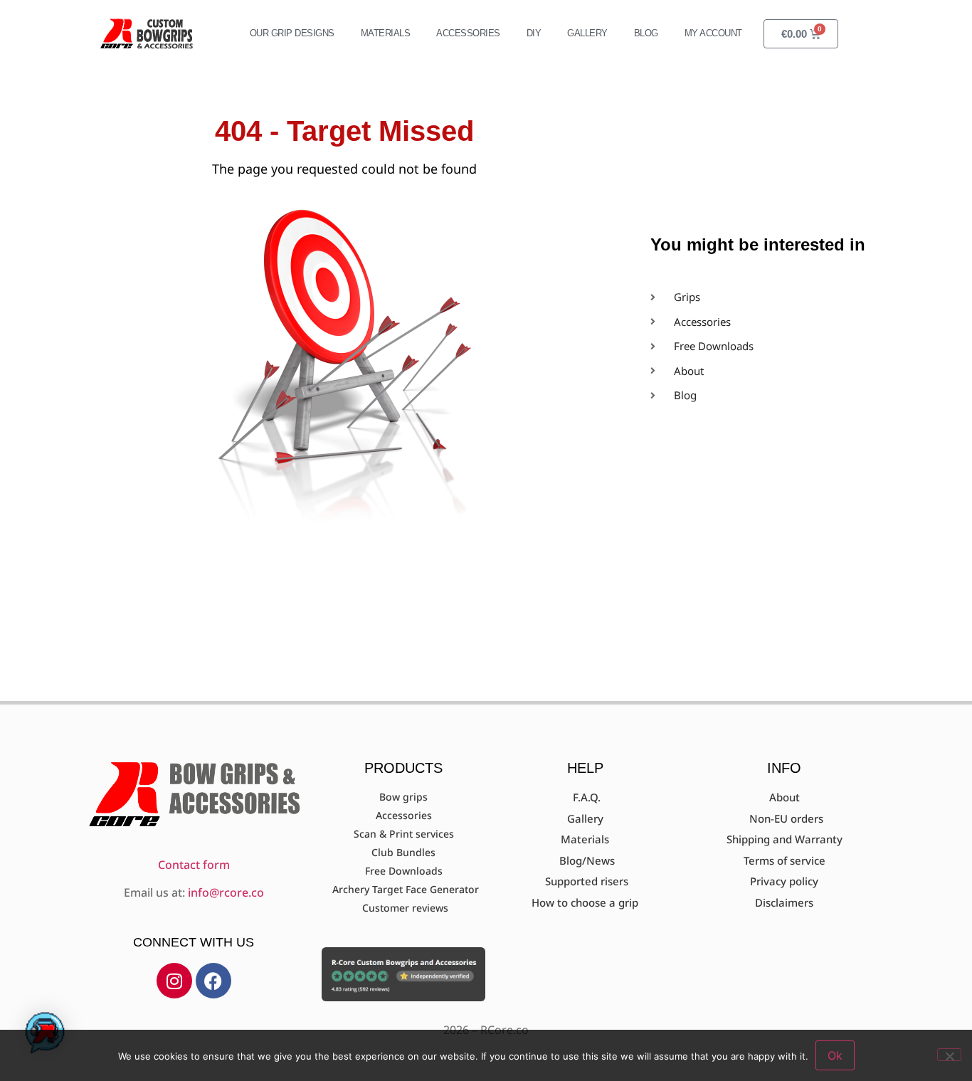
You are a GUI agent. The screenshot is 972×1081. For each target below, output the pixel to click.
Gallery (587, 33)
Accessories (468, 33)
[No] (949, 1054)
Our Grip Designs (292, 33)
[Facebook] (213, 980)
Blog (646, 33)
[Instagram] (174, 980)
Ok (835, 1055)
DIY (534, 33)
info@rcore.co (226, 892)
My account (713, 33)
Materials (386, 33)
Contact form (194, 864)
